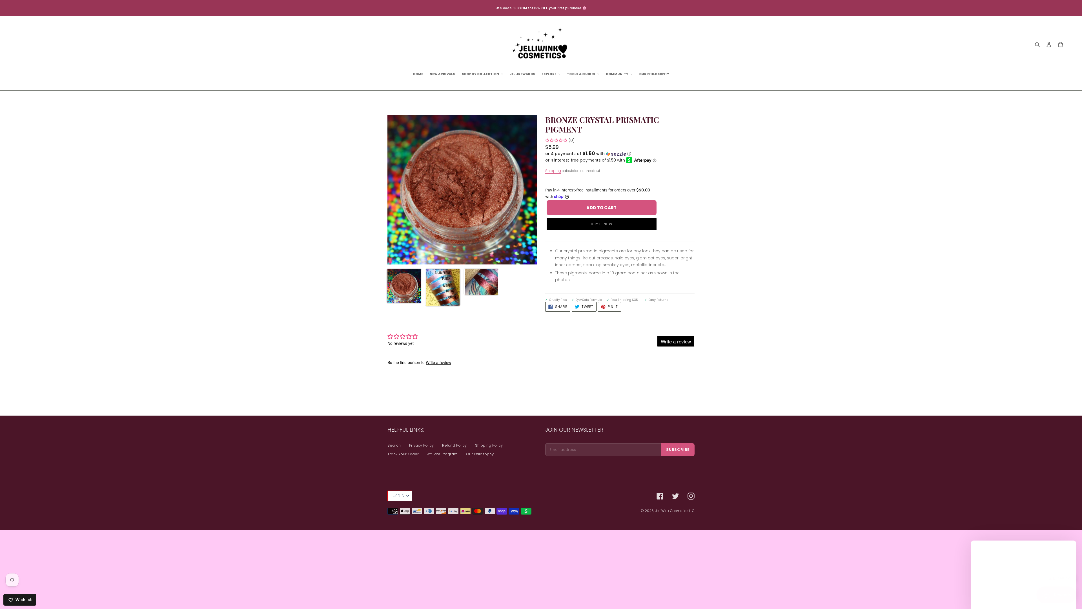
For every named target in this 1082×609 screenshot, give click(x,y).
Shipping (553, 170)
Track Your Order (403, 454)
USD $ (398, 496)
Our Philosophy (480, 454)
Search (394, 445)
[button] (588, 154)
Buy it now (602, 224)
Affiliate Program (442, 454)
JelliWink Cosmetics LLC (675, 510)
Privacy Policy (421, 445)
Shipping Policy (489, 445)
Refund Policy (454, 445)
